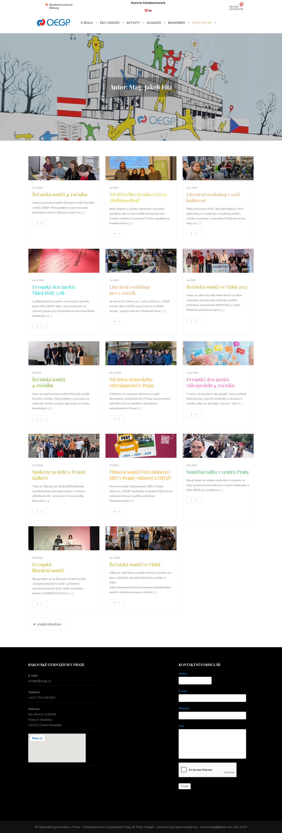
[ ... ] (39, 222)
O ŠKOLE (87, 23)
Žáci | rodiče (110, 23)
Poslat (184, 786)
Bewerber (176, 23)
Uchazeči (154, 23)
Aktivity (133, 23)
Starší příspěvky (49, 624)
